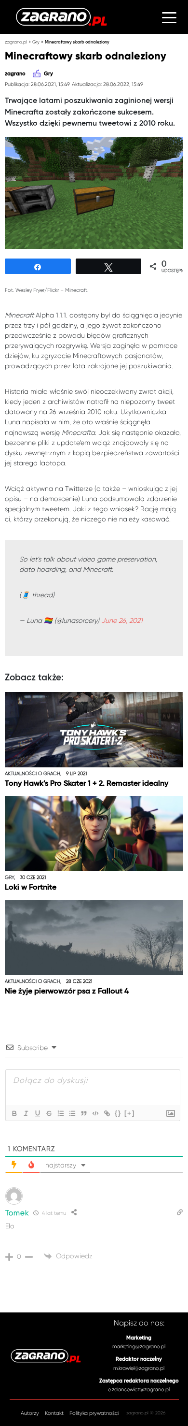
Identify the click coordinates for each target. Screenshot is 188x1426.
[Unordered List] (72, 1113)
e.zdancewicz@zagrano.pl (139, 1389)
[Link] (106, 1113)
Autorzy (30, 1413)
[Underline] (37, 1113)
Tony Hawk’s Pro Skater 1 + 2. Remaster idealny (86, 784)
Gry (36, 41)
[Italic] (25, 1113)
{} (118, 1113)
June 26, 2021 (122, 620)
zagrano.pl (16, 41)
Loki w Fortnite (30, 888)
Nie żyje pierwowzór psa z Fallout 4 (67, 991)
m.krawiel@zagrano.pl (138, 1368)
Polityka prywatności (94, 1413)
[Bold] (14, 1113)
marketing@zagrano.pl (138, 1346)
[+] (129, 1113)
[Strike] (48, 1113)
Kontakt (54, 1413)
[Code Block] (95, 1113)
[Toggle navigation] (169, 17)
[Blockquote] (83, 1113)
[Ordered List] (60, 1113)
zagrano (15, 74)
